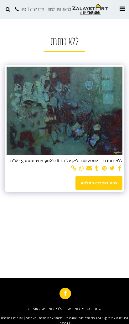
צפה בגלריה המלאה (99, 183)
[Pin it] (104, 168)
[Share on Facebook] (120, 168)
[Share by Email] (89, 168)
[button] (122, 9)
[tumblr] (97, 168)
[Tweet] (112, 168)
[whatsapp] (81, 168)
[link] (74, 168)
